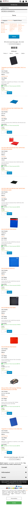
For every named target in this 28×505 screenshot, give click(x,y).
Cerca (14, 15)
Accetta (14, 502)
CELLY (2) (3, 26)
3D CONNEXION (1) (5, 24)
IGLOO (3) (3, 30)
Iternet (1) (20, 30)
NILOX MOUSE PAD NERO (8, 307)
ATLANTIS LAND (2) (13, 25)
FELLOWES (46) (4, 29)
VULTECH (3, 117)
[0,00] (26, 1)
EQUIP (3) (20, 28)
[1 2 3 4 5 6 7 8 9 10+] (4, 93)
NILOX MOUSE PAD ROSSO (8, 229)
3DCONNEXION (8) (13, 24)
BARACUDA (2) (21, 25)
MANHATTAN (4, 76)
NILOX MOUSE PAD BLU (8, 268)
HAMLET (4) (12, 29)
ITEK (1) (11, 30)
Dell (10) (20, 26)
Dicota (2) (3, 28)
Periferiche (14, 5)
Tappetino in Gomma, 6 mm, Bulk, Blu (11, 429)
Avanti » (18, 44)
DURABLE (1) (12, 28)
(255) (3, 32)
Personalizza (14, 498)
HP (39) (19, 29)
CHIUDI (26, 490)
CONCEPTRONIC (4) (13, 26)
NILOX (2, 236)
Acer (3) (19, 24)
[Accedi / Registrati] (23, 1)
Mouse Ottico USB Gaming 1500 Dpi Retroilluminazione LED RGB (11, 388)
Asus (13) (3, 25)
